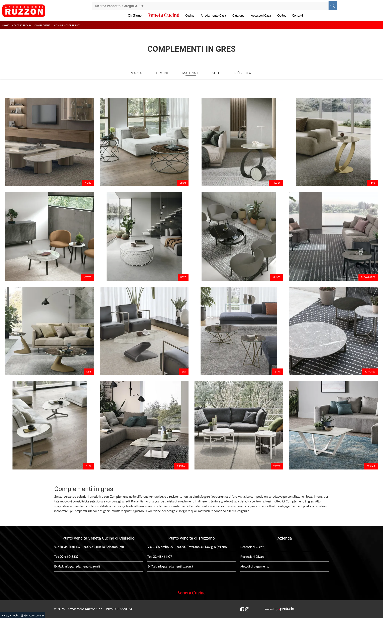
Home (5, 25)
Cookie (15, 615)
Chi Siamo (135, 15)
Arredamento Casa (213, 15)
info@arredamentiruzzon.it (82, 566)
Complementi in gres (67, 25)
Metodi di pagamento (254, 566)
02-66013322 (69, 557)
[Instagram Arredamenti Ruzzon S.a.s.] (247, 609)
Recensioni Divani (252, 557)
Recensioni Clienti (252, 547)
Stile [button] (216, 73)
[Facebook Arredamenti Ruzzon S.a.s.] (242, 609)
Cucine (189, 15)
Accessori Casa (261, 15)
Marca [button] (136, 73)
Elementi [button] (162, 73)
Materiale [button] (190, 73)
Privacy (5, 615)
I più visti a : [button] (243, 73)
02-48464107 (162, 557)
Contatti (297, 15)
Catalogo (238, 15)
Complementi (43, 25)
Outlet (281, 15)
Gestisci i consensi (34, 615)
